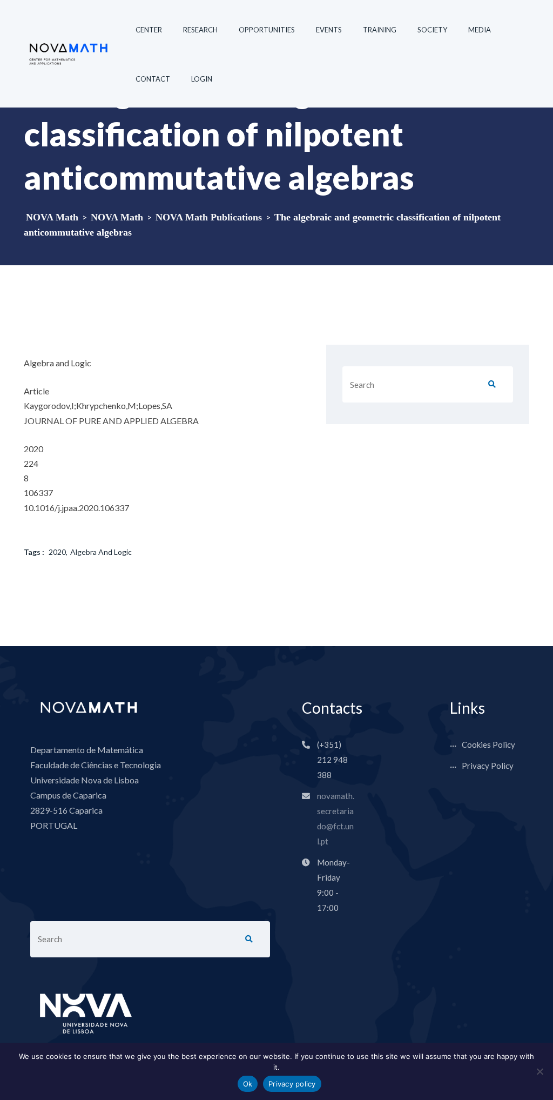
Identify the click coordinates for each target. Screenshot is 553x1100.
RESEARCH (200, 29)
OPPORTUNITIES (267, 29)
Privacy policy (292, 1083)
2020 (57, 551)
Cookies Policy (488, 744)
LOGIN (201, 79)
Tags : (34, 551)
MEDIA (479, 29)
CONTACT (153, 79)
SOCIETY (432, 29)
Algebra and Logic (101, 551)
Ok (248, 1083)
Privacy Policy (488, 765)
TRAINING (379, 29)
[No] (539, 1071)
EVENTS (329, 29)
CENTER (149, 29)
